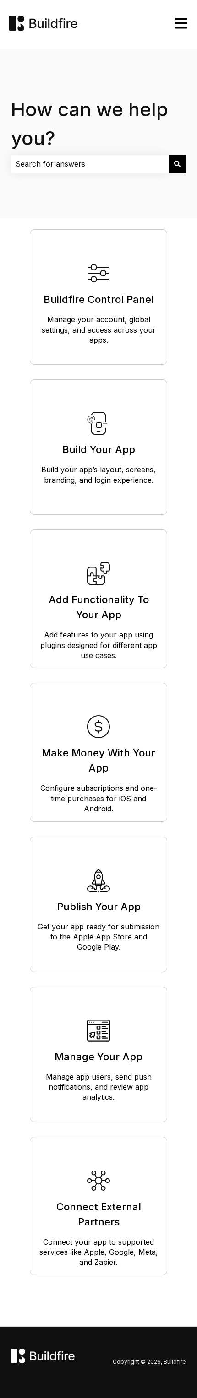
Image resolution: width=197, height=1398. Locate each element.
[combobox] (90, 164)
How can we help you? (89, 123)
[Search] (177, 164)
